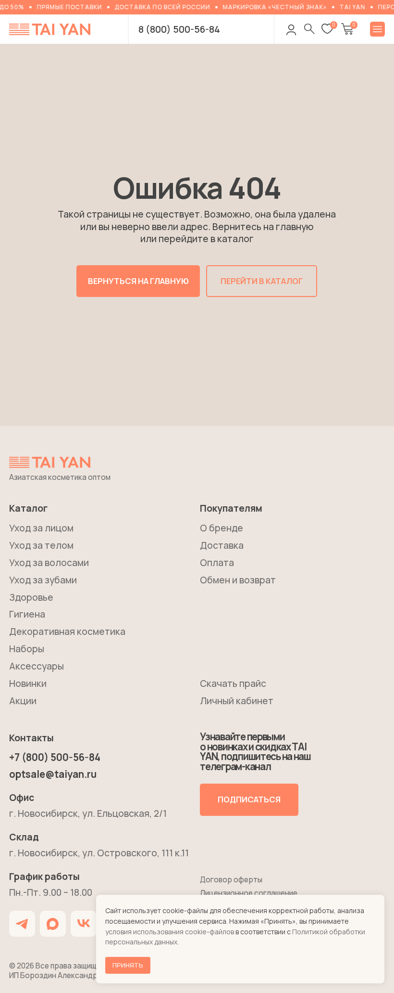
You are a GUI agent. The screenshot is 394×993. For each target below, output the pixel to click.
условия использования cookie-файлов (169, 931)
